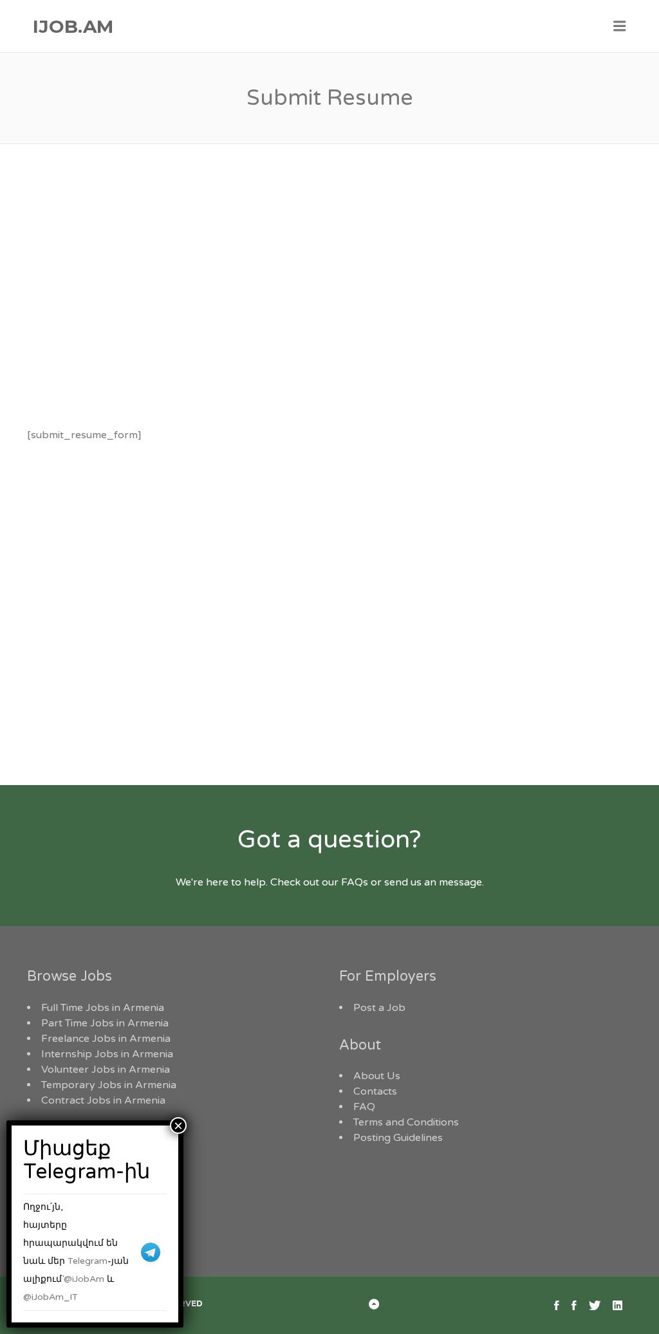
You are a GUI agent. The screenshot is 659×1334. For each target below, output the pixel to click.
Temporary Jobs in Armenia (108, 1085)
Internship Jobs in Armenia (107, 1054)
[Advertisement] (329, 306)
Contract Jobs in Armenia (103, 1100)
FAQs (354, 882)
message (460, 882)
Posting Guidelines (398, 1137)
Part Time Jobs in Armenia (105, 1023)
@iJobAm (84, 1279)
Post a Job (379, 1007)
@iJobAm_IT (50, 1297)
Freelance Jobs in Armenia (106, 1038)
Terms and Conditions (406, 1122)
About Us (376, 1076)
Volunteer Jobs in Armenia (105, 1069)
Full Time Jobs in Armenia (102, 1007)
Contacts (375, 1091)
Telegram (87, 1260)
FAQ (364, 1106)
